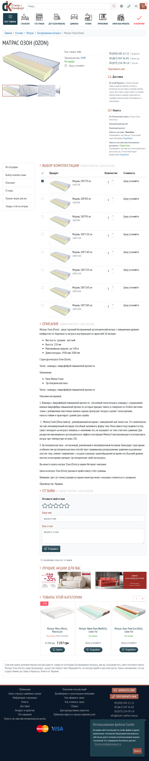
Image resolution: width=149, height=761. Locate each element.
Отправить (53, 549)
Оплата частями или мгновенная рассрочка (25, 718)
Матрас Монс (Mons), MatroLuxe (57, 630)
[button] (128, 6)
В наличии (139, 23)
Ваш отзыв (47, 526)
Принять (137, 750)
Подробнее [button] (95, 649)
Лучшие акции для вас (16, 198)
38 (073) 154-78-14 (119, 63)
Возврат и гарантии (24, 710)
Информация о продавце (25, 697)
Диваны (74, 23)
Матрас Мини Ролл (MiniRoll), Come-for (93, 630)
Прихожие (103, 23)
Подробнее (128, 138)
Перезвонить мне (116, 69)
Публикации (25, 689)
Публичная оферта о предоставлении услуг (74, 714)
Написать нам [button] (126, 690)
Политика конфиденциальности (107, 744)
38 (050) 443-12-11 (119, 53)
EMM (83, 58)
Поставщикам (25, 714)
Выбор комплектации (15, 175)
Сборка (74, 706)
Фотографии (11, 167)
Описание (10, 182)
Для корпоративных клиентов (74, 710)
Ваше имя (47, 512)
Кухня (88, 23)
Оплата (24, 701)
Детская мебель (57, 23)
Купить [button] (59, 649)
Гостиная (39, 23)
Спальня (25, 23)
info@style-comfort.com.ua (124, 715)
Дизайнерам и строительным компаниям (74, 693)
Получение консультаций (74, 689)
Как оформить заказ (74, 697)
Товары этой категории (16, 206)
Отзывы (9, 190)
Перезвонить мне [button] (126, 696)
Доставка (25, 706)
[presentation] (136, 598)
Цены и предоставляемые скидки (24, 693)
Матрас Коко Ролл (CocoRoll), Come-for (129, 630)
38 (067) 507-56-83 (119, 58)
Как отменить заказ (74, 701)
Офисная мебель (121, 23)
